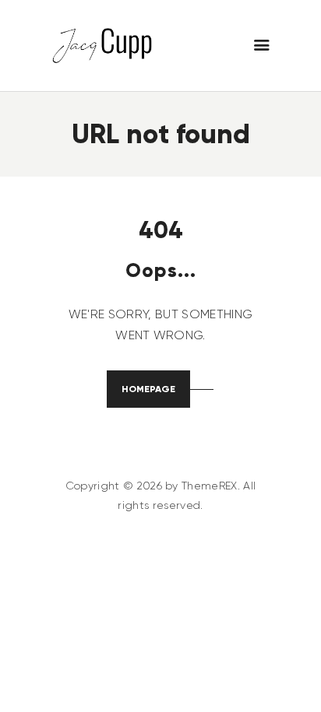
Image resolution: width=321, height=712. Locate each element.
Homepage (148, 389)
